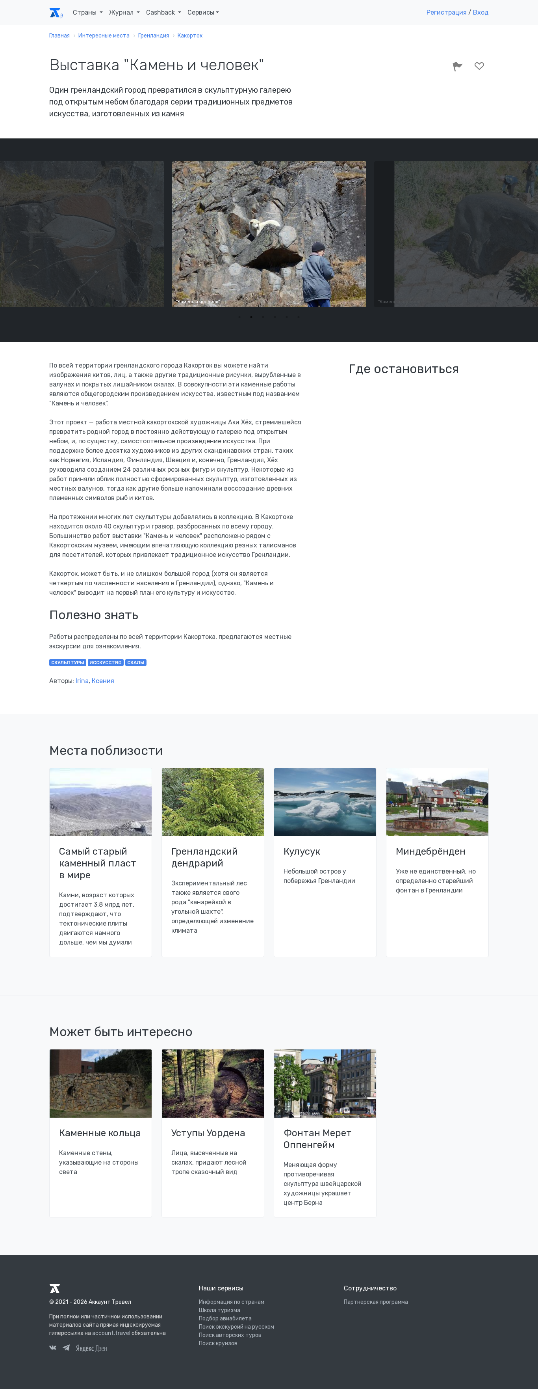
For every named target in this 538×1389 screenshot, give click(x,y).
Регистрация (447, 12)
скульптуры (67, 662)
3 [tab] (263, 317)
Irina (82, 681)
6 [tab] (298, 317)
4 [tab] (275, 317)
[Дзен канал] (91, 1348)
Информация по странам (231, 1302)
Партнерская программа (376, 1302)
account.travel (111, 1333)
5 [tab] (287, 317)
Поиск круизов (218, 1343)
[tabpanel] (269, 234)
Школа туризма (219, 1310)
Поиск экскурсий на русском (236, 1327)
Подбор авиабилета (225, 1318)
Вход (481, 12)
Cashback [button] (161, 12)
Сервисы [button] (200, 12)
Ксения (103, 681)
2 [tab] (251, 317)
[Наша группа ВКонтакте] (52, 1348)
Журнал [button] (122, 12)
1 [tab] (239, 317)
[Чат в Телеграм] (66, 1348)
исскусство (105, 662)
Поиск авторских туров (230, 1335)
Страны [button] (85, 12)
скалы (136, 662)
